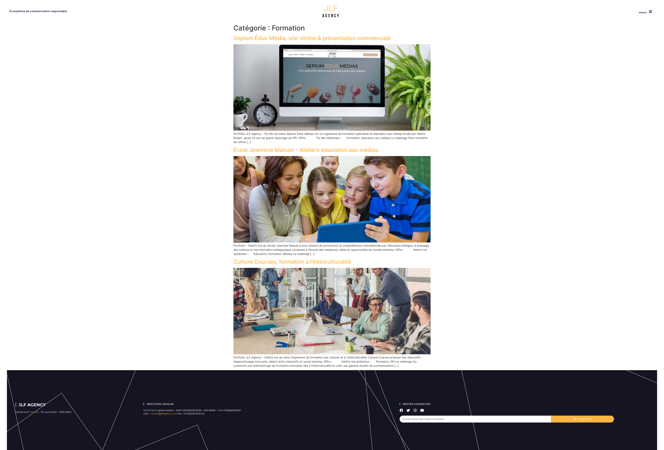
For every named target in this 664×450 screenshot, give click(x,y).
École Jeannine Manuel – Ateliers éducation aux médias (306, 150)
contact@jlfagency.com (163, 413)
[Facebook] (401, 410)
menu (643, 12)
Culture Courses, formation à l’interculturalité (292, 261)
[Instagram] (415, 410)
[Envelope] (422, 410)
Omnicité (33, 412)
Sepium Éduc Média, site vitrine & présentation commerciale (312, 38)
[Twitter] (408, 410)
